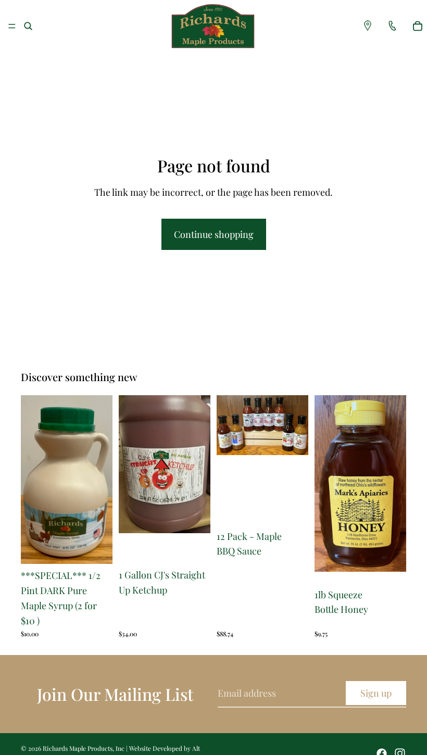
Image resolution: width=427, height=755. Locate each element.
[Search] (28, 26)
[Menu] (12, 26)
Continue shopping (214, 234)
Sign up (376, 693)
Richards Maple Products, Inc (83, 748)
